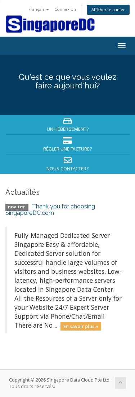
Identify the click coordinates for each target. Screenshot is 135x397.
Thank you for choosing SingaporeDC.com (50, 209)
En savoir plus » (80, 326)
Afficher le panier (108, 9)
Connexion (65, 9)
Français (36, 9)
